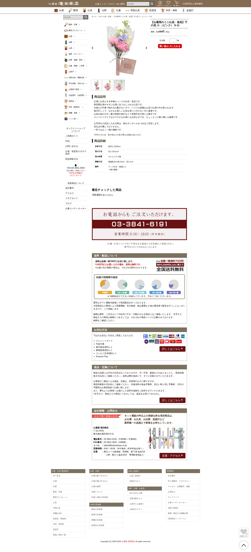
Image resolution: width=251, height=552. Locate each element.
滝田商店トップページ (177, 519)
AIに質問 (120, 4)
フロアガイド (71, 198)
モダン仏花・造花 (105, 16)
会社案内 (69, 188)
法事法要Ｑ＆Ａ (136, 498)
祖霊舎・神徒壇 (59, 519)
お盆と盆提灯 (135, 476)
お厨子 (71, 72)
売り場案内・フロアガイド (179, 481)
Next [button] (145, 48)
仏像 (118, 10)
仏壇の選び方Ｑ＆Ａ (99, 481)
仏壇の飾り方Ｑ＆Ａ (99, 476)
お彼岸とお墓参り (137, 504)
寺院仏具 (135, 10)
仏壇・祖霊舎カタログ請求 (75, 152)
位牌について (96, 492)
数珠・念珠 (73, 24)
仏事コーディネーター (75, 208)
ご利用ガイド (71, 136)
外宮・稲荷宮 (58, 524)
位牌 (104, 10)
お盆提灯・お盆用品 (76, 95)
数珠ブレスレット (60, 497)
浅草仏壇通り (173, 508)
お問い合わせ (71, 146)
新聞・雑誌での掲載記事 (178, 513)
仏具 (90, 10)
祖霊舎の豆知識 (97, 525)
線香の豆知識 (96, 515)
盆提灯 (190, 10)
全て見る (56, 476)
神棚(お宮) (57, 513)
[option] (119, 48)
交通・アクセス (171, 455)
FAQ (67, 141)
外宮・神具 (171, 10)
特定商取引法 (71, 159)
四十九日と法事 (136, 493)
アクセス (69, 193)
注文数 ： (164, 40)
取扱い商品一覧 (59, 535)
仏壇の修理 (96, 486)
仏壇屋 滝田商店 (128, 541)
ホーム (94, 16)
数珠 (75, 10)
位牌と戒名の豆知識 (99, 497)
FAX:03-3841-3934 (75, 172)
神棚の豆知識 (96, 520)
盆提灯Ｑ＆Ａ (135, 481)
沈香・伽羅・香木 (75, 60)
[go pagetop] (243, 545)
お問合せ (171, 492)
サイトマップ (173, 497)
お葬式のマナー (136, 509)
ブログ (111, 4)
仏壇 (61, 10)
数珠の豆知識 (96, 509)
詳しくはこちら (171, 348)
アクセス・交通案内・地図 (179, 486)
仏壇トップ (100, 4)
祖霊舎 (152, 10)
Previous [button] (93, 48)
